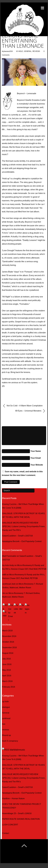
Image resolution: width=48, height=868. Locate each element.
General (28, 51)
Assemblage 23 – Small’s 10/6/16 (17, 813)
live (3, 724)
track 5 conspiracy (10, 741)
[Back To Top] (24, 846)
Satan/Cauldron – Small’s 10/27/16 (17, 536)
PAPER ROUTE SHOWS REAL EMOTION (21, 819)
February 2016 (8, 687)
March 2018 (7, 631)
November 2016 (9, 636)
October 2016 (8, 642)
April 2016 (6, 676)
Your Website (37, 465)
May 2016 (6, 670)
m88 (4, 575)
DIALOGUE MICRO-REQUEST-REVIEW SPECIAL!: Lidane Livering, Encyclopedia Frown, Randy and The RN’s (23, 526)
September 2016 (9, 647)
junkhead (6, 718)
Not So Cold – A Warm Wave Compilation (24, 406)
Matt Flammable (9, 556)
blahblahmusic (17, 749)
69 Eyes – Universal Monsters (28, 411)
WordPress (17, 857)
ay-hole (19, 51)
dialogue (6, 707)
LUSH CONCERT (10, 825)
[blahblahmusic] (24, 29)
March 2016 (7, 681)
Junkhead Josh (9, 584)
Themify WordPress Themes (34, 857)
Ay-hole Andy (8, 565)
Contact (5, 833)
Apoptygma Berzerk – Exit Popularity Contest (21, 541)
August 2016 (7, 653)
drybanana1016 (7, 51)
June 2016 (6, 664)
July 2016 (6, 659)
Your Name (36, 451)
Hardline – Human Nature (13, 798)
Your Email (36, 458)
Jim (3, 593)
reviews (36, 51)
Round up (6, 735)
